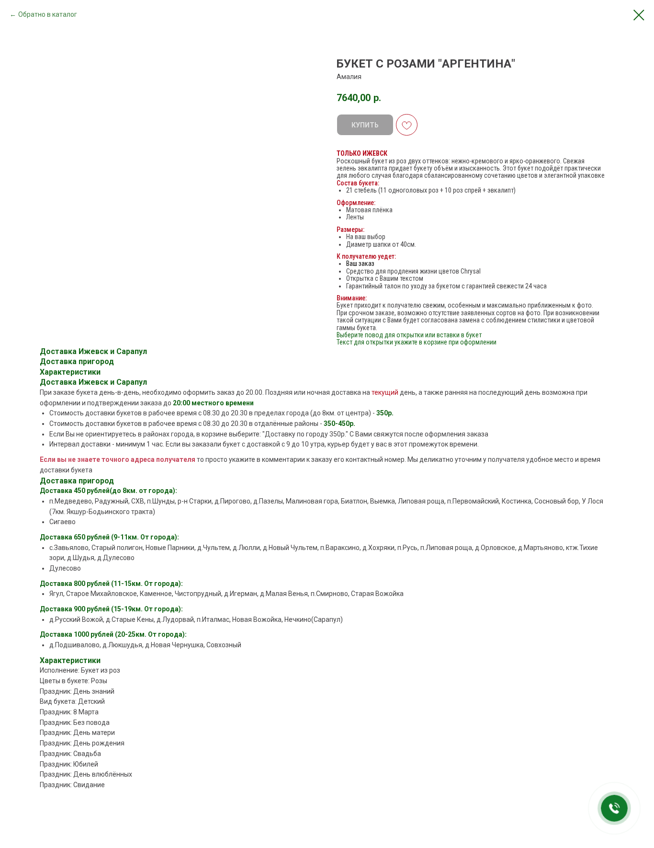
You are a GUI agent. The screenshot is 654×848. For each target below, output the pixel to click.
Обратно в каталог (47, 14)
